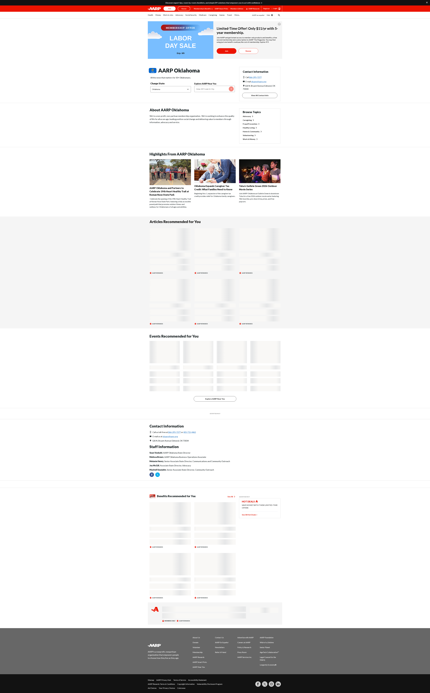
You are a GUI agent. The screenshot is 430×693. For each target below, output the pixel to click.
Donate (195, 642)
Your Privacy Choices (167, 688)
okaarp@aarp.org (258, 81)
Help (268, 15)
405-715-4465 (189, 432)
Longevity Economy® (268, 665)
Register (266, 9)
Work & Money (249, 139)
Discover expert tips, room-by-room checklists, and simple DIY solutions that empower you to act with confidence (213, 3)
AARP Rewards (254, 9)
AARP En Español (221, 642)
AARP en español (258, 15)
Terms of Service (179, 680)
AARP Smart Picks (221, 9)
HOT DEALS (248, 501)
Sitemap (151, 680)
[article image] (170, 184)
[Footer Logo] (163, 645)
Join (226, 51)
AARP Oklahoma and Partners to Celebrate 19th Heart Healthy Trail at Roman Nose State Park (169, 191)
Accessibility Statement (197, 680)
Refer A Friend (220, 652)
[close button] (279, 24)
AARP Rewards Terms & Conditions (161, 684)
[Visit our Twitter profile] (157, 474)
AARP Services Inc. (244, 657)
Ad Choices (152, 688)
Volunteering (248, 135)
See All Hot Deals (249, 515)
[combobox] (214, 89)
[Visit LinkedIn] (278, 684)
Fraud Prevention (250, 124)
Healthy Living (249, 128)
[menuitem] (150, 16)
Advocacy (247, 116)
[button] (278, 15)
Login (275, 8)
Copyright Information (186, 684)
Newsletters (220, 647)
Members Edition (236, 9)
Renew (248, 51)
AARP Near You (199, 667)
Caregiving (247, 120)
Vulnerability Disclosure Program (209, 684)
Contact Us (219, 637)
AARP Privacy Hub (163, 680)
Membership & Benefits (202, 9)
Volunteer (196, 647)
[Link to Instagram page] (271, 684)
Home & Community (251, 131)
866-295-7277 (255, 77)
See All (230, 496)
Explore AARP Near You (205, 83)
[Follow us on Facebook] (151, 474)
